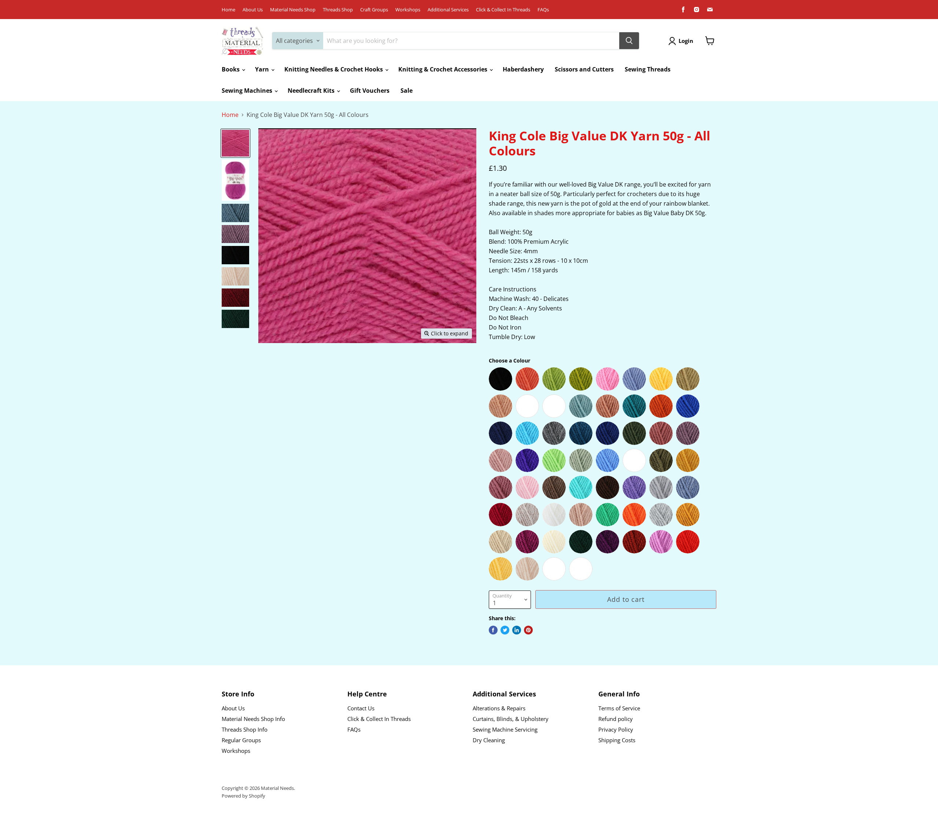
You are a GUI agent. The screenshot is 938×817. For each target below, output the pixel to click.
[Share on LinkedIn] (516, 630)
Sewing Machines (248, 91)
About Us (253, 9)
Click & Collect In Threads (503, 9)
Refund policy (615, 718)
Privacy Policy (615, 729)
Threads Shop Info (244, 729)
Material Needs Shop (292, 9)
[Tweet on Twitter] (505, 630)
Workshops (407, 9)
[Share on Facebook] (493, 630)
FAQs (543, 9)
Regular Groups (241, 740)
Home (228, 9)
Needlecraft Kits (312, 91)
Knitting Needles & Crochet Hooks (334, 69)
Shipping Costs (616, 740)
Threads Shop (338, 9)
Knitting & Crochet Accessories (443, 69)
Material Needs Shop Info (253, 718)
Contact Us (360, 708)
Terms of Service (619, 708)
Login (686, 40)
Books (231, 69)
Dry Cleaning (489, 740)
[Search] (629, 40)
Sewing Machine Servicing (505, 729)
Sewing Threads (648, 69)
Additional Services (448, 9)
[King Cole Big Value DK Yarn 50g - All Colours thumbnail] (235, 143)
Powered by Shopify (243, 795)
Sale (406, 91)
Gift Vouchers (369, 91)
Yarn (262, 69)
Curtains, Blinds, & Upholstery (511, 718)
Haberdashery (523, 69)
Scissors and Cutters (584, 69)
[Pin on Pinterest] (528, 630)
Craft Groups (374, 9)
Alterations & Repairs (499, 708)
